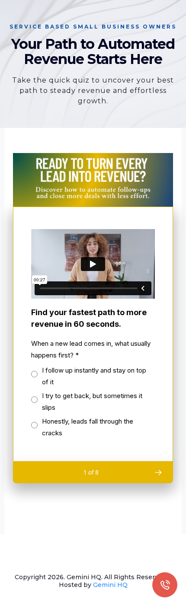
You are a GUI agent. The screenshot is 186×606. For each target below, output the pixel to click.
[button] (158, 472)
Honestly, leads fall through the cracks (87, 427)
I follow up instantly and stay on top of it (94, 376)
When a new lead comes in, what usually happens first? (91, 349)
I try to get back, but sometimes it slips (92, 401)
